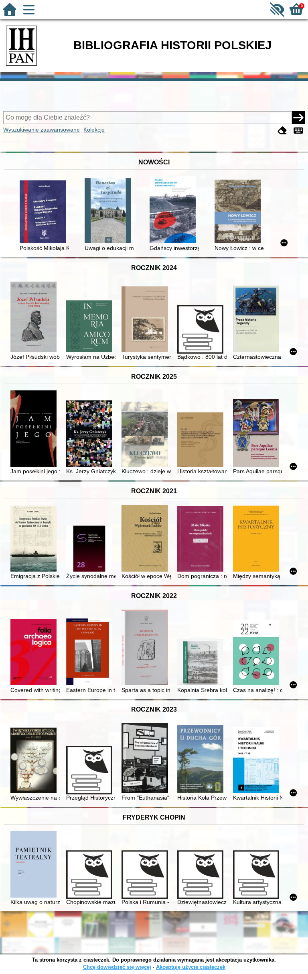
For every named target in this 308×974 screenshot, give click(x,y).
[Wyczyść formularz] (282, 131)
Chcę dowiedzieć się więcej (117, 967)
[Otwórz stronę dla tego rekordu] (44, 212)
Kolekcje (94, 129)
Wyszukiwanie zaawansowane (41, 129)
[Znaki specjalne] (298, 131)
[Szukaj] (298, 117)
